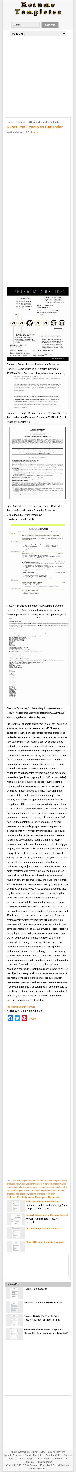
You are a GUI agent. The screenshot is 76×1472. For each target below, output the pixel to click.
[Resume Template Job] (14, 1298)
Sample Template (13, 1455)
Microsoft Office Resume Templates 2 (43, 1329)
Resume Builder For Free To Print (41, 1316)
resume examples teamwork (43, 1190)
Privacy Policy (38, 1452)
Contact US (24, 1452)
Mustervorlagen (44, 1462)
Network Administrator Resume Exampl (47, 1215)
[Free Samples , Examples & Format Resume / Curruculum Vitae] (38, 16)
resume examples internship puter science (26, 1187)
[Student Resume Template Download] (16, 1251)
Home (10, 122)
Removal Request (55, 1452)
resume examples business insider (27, 1180)
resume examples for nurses (29, 1184)
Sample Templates (34, 1455)
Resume (20, 122)
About (14, 1452)
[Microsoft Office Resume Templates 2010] (14, 1338)
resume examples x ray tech (42, 1194)
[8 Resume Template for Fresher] (16, 1210)
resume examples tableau (18, 1190)
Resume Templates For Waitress (43, 1228)
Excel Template (27, 1458)
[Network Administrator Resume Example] (16, 1224)
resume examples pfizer (56, 1187)
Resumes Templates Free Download (43, 1302)
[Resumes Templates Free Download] (14, 1311)
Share (33, 1019)
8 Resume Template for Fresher (42, 1201)
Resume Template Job (35, 1289)
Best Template (45, 1458)
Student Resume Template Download (45, 1242)
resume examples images (54, 1184)
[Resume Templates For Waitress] (16, 1237)
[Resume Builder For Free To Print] (14, 1325)
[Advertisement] (38, 76)
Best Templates (53, 1455)
